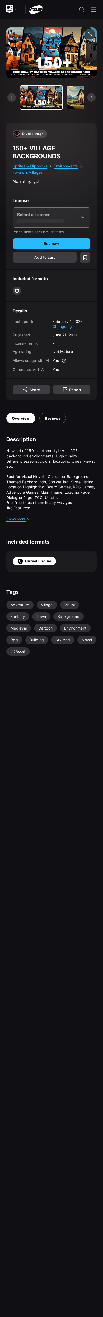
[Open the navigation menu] (93, 9)
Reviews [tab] (52, 418)
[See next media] (91, 97)
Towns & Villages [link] (28, 172)
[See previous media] (11, 97)
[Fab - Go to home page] (36, 9)
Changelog (62, 326)
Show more (16, 519)
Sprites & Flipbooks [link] (30, 166)
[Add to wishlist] (85, 257)
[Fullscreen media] (90, 34)
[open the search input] (82, 9)
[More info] (64, 361)
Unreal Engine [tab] (38, 561)
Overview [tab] (21, 418)
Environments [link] (66, 166)
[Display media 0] (41, 97)
